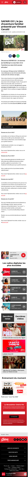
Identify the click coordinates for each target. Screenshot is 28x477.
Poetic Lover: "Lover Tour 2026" (9, 396)
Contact (13, 465)
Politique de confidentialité (10, 469)
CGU (9, 467)
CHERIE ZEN (14, 280)
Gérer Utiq (21, 469)
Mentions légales (20, 465)
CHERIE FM (14, 271)
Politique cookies (16, 467)
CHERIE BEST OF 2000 (14, 255)
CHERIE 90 (14, 297)
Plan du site (6, 465)
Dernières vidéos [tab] (20, 317)
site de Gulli (4, 152)
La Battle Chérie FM (8, 354)
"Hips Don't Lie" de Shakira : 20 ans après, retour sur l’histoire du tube (13, 371)
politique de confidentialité (7, 423)
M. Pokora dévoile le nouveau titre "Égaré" (14, 337)
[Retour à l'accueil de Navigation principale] (6, 2)
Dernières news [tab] (8, 317)
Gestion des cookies (14, 470)
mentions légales (20, 422)
